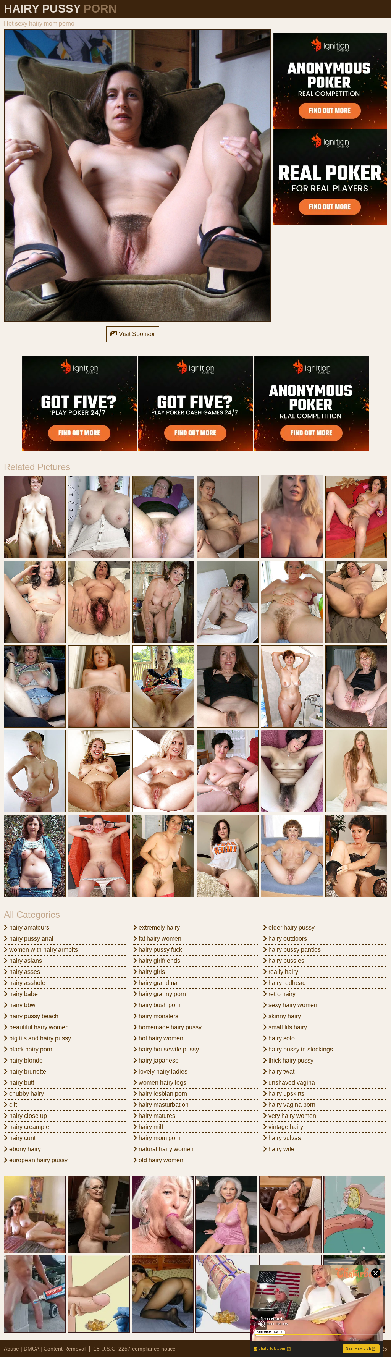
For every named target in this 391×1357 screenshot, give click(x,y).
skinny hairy (284, 1016)
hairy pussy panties (294, 949)
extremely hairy (158, 927)
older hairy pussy (291, 927)
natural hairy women (165, 1149)
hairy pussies (285, 961)
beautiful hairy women (38, 1027)
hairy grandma (157, 983)
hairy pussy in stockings (300, 1049)
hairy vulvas (284, 1138)
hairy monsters (157, 1016)
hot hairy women (160, 1038)
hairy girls (151, 972)
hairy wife (280, 1149)
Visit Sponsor (136, 334)
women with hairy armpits (43, 949)
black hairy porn (30, 1049)
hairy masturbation (163, 1104)
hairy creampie (28, 1127)
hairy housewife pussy (168, 1049)
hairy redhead (286, 983)
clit (12, 1104)
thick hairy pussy (290, 1060)
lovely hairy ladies (162, 1071)
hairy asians (25, 961)
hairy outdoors (287, 938)
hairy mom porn (159, 1138)
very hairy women (291, 1116)
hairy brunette (27, 1071)
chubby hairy (26, 1093)
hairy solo (281, 1038)
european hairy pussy (38, 1160)
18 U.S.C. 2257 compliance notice (135, 1349)
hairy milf (150, 1127)
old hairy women (160, 1160)
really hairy (282, 972)
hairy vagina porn (291, 1104)
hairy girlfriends (158, 961)
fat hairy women (159, 938)
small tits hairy (287, 1027)
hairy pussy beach (33, 1016)
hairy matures (156, 1116)
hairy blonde (25, 1060)
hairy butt (21, 1082)
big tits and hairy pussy (39, 1038)
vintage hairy (285, 1127)
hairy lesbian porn (162, 1093)
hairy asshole (26, 983)
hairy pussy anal (30, 938)
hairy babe (23, 994)
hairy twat (280, 1071)
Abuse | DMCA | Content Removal (45, 1349)
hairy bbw (22, 1005)
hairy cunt (22, 1138)
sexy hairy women (292, 1005)
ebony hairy (24, 1149)
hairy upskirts (285, 1093)
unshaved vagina (291, 1082)
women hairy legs (161, 1082)
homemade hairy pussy (169, 1027)
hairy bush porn (159, 1005)
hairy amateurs (28, 927)
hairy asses (24, 972)
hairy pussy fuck (159, 949)
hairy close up (27, 1116)
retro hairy (281, 994)
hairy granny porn (161, 994)
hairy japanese (158, 1060)
